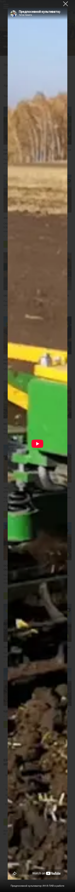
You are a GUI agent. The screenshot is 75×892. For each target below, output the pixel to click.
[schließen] (65, 4)
